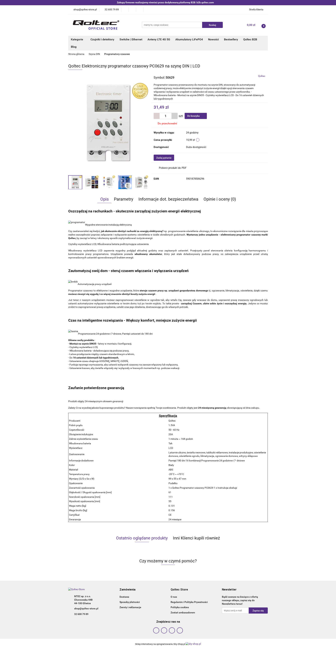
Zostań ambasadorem (183, 612)
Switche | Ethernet (131, 39)
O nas (174, 596)
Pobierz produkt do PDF (172, 167)
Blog (73, 46)
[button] (127, 589)
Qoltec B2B (250, 39)
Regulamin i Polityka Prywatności (189, 602)
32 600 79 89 (81, 614)
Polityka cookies (180, 607)
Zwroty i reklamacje (130, 607)
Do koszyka (193, 115)
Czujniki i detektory (102, 39)
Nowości (213, 39)
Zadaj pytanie (164, 157)
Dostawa (124, 596)
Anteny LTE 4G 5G (159, 39)
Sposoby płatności (130, 602)
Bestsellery (231, 39)
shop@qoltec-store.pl (86, 608)
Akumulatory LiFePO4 (189, 39)
